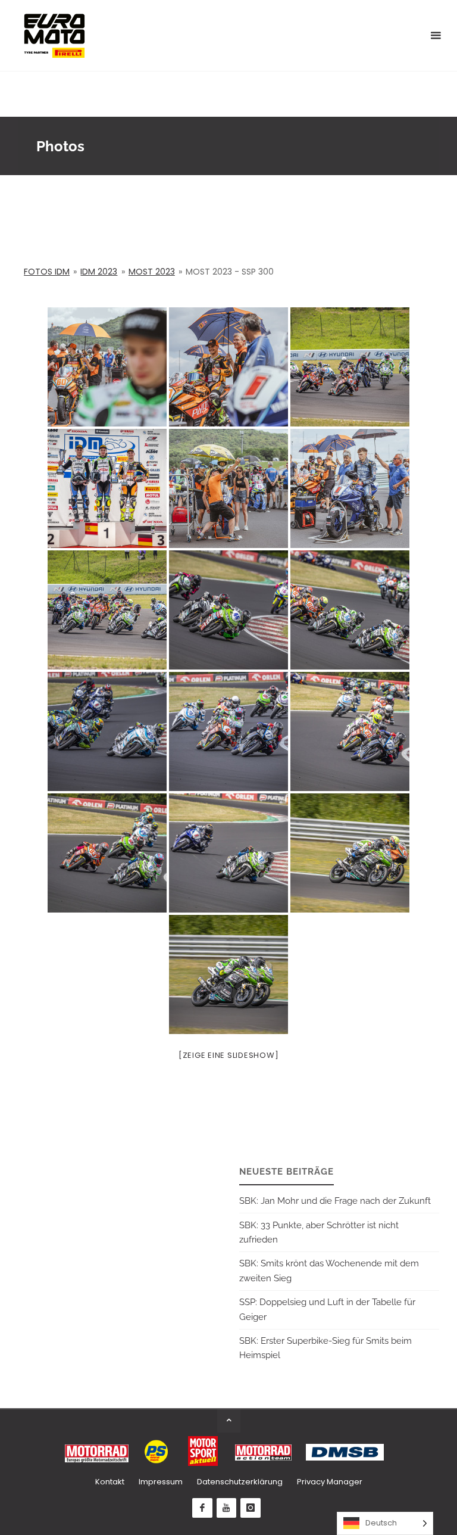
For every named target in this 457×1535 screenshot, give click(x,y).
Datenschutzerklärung (240, 1481)
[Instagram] (250, 1508)
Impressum (161, 1481)
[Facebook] (202, 1508)
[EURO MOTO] (54, 35)
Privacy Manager (329, 1481)
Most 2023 (152, 272)
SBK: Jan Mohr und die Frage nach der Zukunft (335, 1200)
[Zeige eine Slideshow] (229, 1055)
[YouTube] (227, 1508)
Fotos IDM (47, 272)
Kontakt (109, 1481)
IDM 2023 (98, 272)
